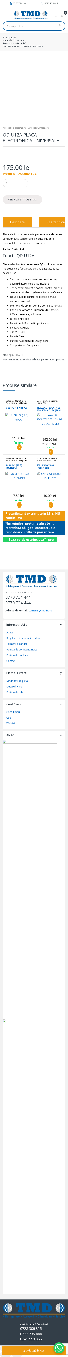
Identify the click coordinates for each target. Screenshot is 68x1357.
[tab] (17, 222)
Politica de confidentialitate (21, 649)
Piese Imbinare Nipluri (16, 402)
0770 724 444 (51, 3)
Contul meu (13, 712)
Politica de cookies (17, 655)
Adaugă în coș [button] (18, 447)
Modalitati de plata (17, 681)
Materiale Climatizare (13, 40)
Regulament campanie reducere (24, 638)
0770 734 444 (19, 3)
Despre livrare (14, 686)
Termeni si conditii (16, 644)
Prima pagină (9, 37)
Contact (10, 661)
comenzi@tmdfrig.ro (40, 610)
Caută (60, 26)
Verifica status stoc (22, 199)
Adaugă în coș (35, 1350)
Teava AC (41, 402)
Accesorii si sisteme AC (14, 43)
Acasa (9, 632)
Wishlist (10, 723)
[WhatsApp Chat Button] (58, 1347)
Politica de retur (15, 692)
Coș (8, 717)
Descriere (17, 222)
